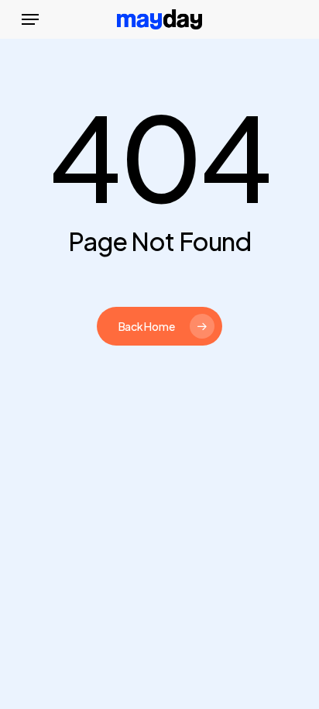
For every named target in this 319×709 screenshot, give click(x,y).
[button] (30, 19)
